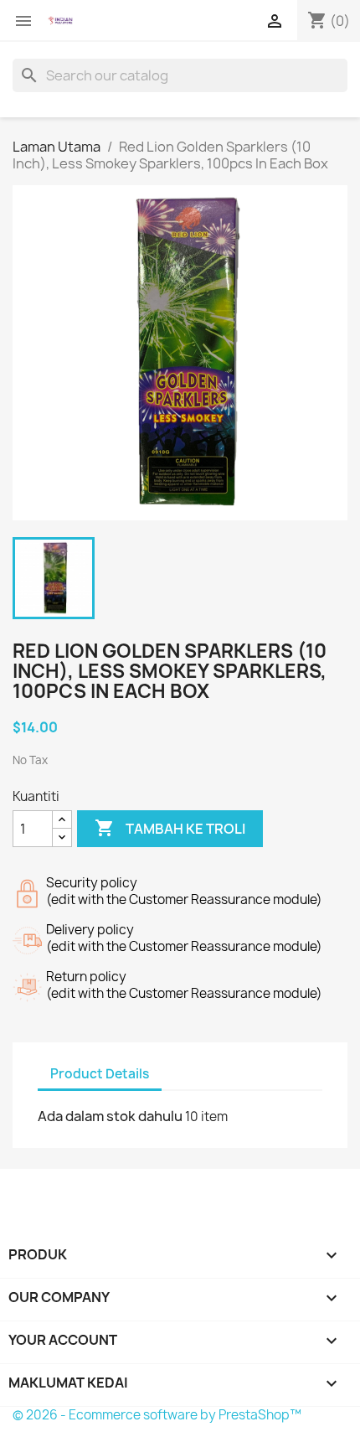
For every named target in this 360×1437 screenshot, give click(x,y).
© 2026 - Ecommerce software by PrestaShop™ (157, 1415)
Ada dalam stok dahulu (110, 1116)
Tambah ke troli (170, 828)
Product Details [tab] (99, 1074)
